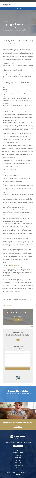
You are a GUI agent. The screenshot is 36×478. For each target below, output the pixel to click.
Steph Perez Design (26, 472)
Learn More (18, 319)
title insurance (30, 214)
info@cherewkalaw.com (19, 465)
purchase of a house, (14, 65)
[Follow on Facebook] (32, 1)
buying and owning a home (14, 265)
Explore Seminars (18, 8)
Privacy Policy (18, 474)
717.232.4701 (19, 462)
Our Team (18, 426)
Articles (10, 305)
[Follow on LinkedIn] (34, 1)
